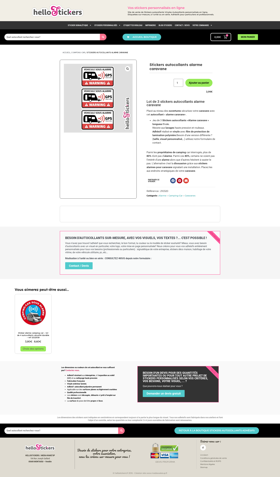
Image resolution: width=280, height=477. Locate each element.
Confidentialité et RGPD (210, 461)
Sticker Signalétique (78, 25)
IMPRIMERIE (150, 25)
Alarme (162, 195)
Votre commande (200, 25)
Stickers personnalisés (105, 25)
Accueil (66, 52)
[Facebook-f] (203, 447)
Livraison (204, 455)
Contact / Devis (182, 25)
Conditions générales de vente (213, 458)
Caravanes (190, 195)
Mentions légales (207, 464)
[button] (127, 68)
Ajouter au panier (199, 82)
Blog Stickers (165, 25)
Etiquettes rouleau (133, 25)
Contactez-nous (72, 370)
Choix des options (33, 348)
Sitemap (204, 467)
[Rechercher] (103, 37)
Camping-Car (78, 52)
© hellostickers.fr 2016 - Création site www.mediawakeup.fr (140, 473)
